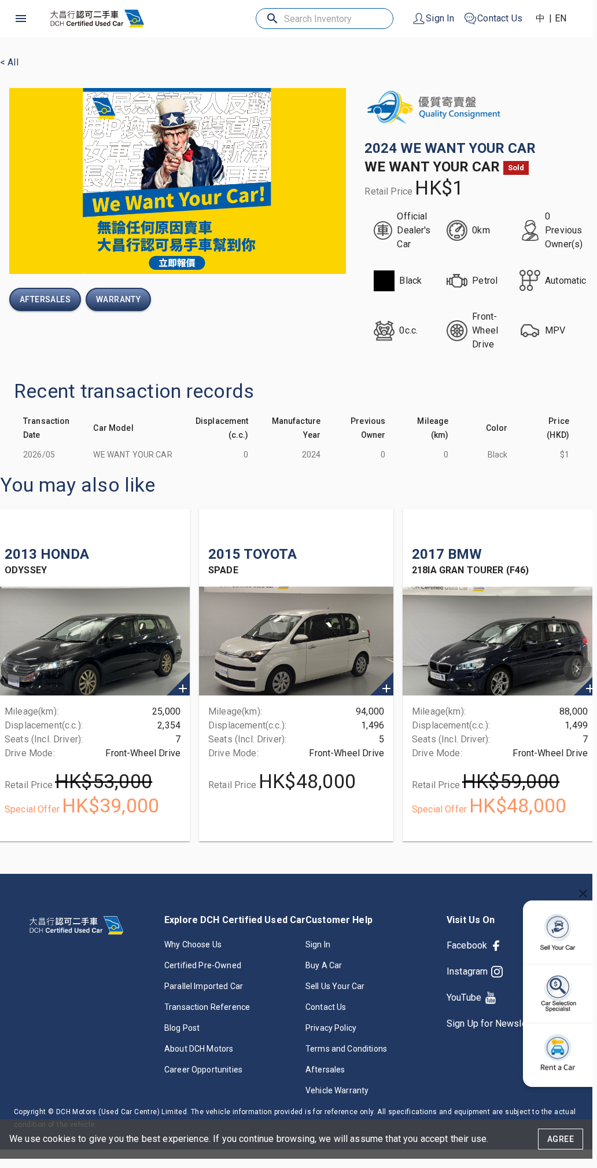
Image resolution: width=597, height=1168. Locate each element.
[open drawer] (21, 18)
